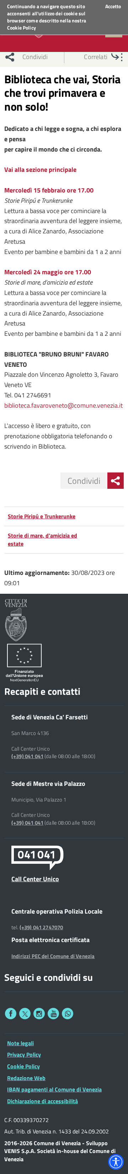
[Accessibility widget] (116, 1162)
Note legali (20, 1043)
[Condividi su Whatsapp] (67, 1013)
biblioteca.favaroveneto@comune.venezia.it (63, 405)
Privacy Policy (24, 1054)
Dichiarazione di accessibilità (42, 1101)
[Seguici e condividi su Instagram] (39, 1013)
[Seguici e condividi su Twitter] (25, 1013)
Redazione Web (26, 1078)
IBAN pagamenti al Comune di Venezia (54, 1089)
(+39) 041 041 (27, 756)
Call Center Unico (35, 879)
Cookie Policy (21, 27)
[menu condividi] (115, 480)
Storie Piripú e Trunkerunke (41, 516)
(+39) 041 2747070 (41, 927)
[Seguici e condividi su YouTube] (53, 1013)
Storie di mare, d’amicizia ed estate (42, 539)
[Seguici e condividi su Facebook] (10, 1013)
